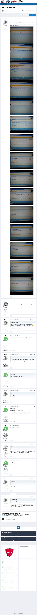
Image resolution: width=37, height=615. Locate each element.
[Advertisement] (18, 599)
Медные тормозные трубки (24, 546)
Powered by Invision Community (18, 613)
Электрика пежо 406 (14, 11)
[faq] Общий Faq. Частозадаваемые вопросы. (9, 537)
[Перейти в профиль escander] (6, 304)
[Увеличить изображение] (31, 304)
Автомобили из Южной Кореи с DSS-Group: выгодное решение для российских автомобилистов (9, 587)
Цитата (14, 315)
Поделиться (25, 10)
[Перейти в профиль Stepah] (3, 11)
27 (6, 27)
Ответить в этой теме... (11, 519)
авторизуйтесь (4, 515)
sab (5, 335)
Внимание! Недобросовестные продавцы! (9, 540)
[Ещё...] (35, 19)
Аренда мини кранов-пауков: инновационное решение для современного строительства (8, 581)
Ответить (32, 14)
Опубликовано (15, 319)
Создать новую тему (23, 14)
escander (6, 300)
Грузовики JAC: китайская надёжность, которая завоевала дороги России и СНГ (9, 568)
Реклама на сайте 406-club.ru (7, 532)
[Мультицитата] (11, 297)
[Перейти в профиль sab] (6, 339)
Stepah (5, 18)
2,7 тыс (6, 414)
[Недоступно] (21, 88)
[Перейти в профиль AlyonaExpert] (2, 562)
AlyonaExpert (6, 563)
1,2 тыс (6, 309)
